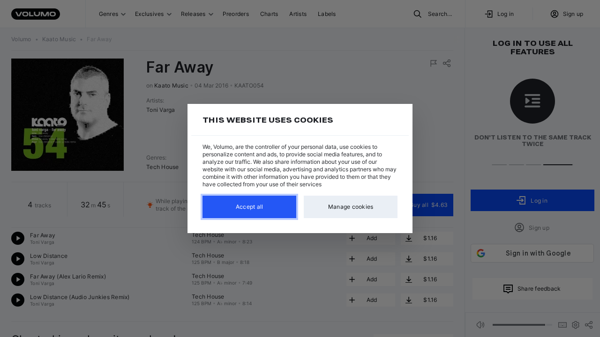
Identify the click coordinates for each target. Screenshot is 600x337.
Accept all (249, 206)
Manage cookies (351, 206)
